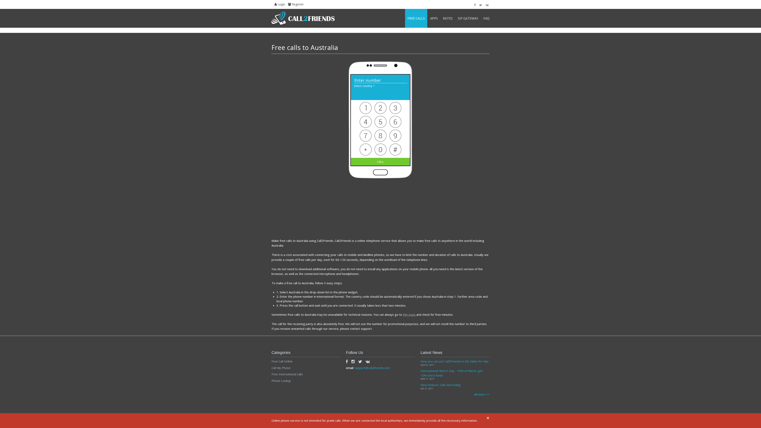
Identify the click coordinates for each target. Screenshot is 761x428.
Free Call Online (282, 361)
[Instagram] (353, 361)
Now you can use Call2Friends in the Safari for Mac (455, 361)
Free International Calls (287, 374)
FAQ (486, 18)
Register (297, 4)
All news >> (481, 394)
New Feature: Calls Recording (441, 385)
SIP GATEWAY (468, 18)
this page (409, 314)
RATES (448, 18)
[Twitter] (360, 361)
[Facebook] (347, 361)
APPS (434, 18)
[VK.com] (368, 361)
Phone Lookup (281, 381)
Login (281, 4)
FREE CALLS (416, 18)
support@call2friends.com (372, 368)
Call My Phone (281, 368)
